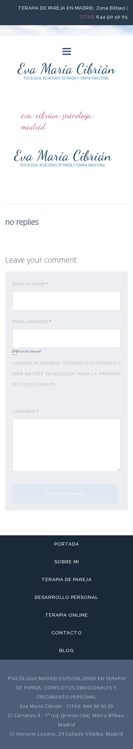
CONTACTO (66, 632)
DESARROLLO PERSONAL (66, 597)
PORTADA (66, 544)
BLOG (66, 650)
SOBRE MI (66, 561)
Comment (25, 411)
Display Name (30, 283)
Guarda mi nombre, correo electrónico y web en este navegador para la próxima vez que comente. (66, 373)
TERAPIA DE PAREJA (66, 579)
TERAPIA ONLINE (66, 615)
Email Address (31, 321)
